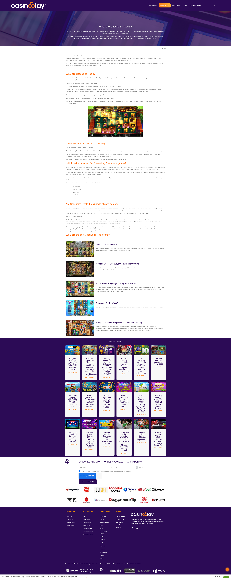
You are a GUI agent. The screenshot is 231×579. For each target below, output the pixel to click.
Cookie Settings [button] (217, 576)
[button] (67, 490)
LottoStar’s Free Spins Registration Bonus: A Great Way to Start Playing (124, 400)
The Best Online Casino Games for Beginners (141, 436)
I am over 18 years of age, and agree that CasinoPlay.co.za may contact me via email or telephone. (106, 471)
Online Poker (87, 522)
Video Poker (86, 525)
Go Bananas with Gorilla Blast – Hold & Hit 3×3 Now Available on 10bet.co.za (141, 366)
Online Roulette (87, 528)
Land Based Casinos (195, 5)
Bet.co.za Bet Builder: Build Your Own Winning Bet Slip (72, 436)
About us (69, 516)
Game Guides (120, 519)
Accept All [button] (226, 576)
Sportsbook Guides (119, 523)
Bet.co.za (102, 549)
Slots (84, 516)
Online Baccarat (88, 531)
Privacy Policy (71, 522)
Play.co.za (103, 516)
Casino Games (153, 5)
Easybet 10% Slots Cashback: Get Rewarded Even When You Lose (107, 437)
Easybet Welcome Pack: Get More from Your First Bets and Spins (72, 364)
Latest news (144, 49)
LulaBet (102, 543)
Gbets (101, 525)
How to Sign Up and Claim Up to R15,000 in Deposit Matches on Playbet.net (124, 365)
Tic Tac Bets (103, 552)
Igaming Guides (176, 5)
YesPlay (102, 536)
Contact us (70, 519)
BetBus (102, 558)
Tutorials (118, 527)
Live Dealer (86, 519)
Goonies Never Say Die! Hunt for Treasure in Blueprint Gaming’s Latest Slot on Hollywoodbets (91, 367)
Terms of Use (71, 525)
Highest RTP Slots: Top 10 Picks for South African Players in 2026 (107, 401)
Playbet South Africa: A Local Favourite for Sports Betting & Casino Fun (158, 438)
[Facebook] (132, 528)
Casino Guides (120, 516)
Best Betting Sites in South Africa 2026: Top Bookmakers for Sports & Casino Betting (141, 403)
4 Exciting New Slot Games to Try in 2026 (158, 361)
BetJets (102, 555)
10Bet (101, 528)
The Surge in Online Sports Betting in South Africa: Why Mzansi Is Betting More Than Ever (107, 367)
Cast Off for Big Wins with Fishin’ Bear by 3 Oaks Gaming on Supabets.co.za (74, 400)
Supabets (102, 546)
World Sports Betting (103, 532)
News (185, 5)
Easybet (102, 519)
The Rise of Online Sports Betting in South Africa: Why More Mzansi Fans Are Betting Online (124, 441)
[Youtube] (137, 528)
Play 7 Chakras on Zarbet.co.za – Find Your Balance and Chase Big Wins (90, 400)
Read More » (72, 372)
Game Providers (88, 534)
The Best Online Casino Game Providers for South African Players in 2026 (90, 439)
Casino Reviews (164, 5)
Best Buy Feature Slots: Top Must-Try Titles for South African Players (158, 401)
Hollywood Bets (104, 522)
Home (138, 49)
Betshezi (102, 540)
